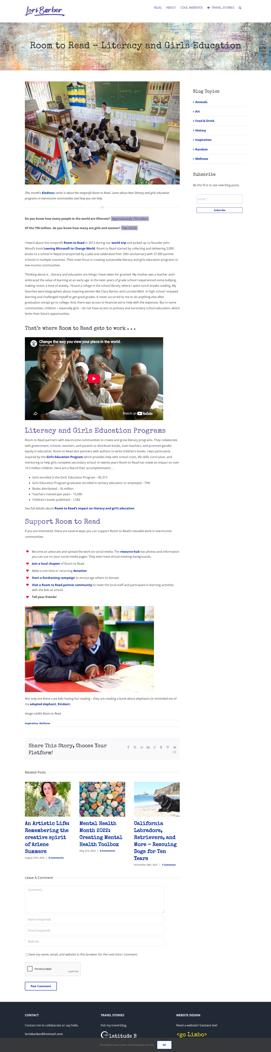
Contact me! (208, 1025)
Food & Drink (204, 121)
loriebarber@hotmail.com (44, 1034)
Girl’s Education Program (64, 457)
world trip (119, 243)
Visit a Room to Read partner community (62, 585)
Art (197, 111)
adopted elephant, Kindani (49, 704)
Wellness (44, 723)
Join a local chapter (46, 564)
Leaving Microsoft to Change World (69, 248)
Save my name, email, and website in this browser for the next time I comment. (83, 954)
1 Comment (169, 864)
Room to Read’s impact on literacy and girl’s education (94, 508)
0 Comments (56, 857)
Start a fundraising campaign (53, 578)
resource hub (130, 552)
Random (201, 149)
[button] (240, 7)
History (200, 130)
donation (80, 571)
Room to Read (74, 243)
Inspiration (31, 723)
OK (164, 1044)
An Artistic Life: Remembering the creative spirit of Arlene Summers (47, 837)
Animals (201, 102)
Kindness (48, 193)
